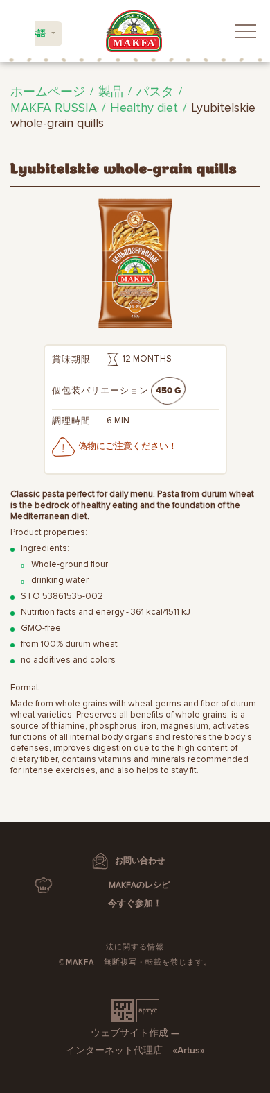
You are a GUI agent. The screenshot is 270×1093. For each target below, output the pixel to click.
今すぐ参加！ (135, 903)
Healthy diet (144, 107)
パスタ (155, 91)
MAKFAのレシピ (139, 885)
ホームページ (47, 91)
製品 (110, 91)
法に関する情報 (135, 946)
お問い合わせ (140, 861)
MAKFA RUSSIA (53, 107)
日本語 (33, 33)
